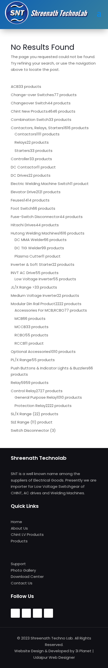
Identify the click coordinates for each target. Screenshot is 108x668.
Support (18, 563)
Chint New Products (29, 111)
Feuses (17, 200)
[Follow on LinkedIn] (48, 613)
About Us (19, 528)
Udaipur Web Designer (54, 657)
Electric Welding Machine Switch (40, 183)
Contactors (25, 134)
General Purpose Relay (36, 397)
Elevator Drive (23, 191)
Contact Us (21, 583)
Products (19, 541)
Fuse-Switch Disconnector (35, 216)
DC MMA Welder (29, 239)
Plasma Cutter (28, 256)
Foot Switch (22, 208)
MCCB (20, 326)
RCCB (20, 343)
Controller (20, 158)
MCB (19, 318)
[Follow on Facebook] (15, 613)
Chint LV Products (27, 534)
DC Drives (19, 175)
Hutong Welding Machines (35, 233)
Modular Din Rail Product (33, 303)
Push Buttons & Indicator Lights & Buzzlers (49, 368)
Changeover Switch (29, 103)
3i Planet (83, 650)
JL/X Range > (22, 287)
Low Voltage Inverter (34, 279)
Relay (16, 382)
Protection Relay (30, 405)
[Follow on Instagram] (26, 613)
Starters (22, 150)
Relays (21, 142)
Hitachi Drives (23, 225)
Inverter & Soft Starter (31, 264)
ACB (15, 86)
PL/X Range (21, 359)
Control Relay (23, 390)
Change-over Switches (32, 94)
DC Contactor (24, 167)
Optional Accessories (30, 351)
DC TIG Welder (28, 248)
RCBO (20, 335)
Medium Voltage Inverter (34, 295)
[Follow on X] (37, 613)
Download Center (27, 576)
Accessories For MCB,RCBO (39, 310)
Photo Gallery (23, 570)
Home (16, 521)
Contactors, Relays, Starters (37, 127)
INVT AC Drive (23, 272)
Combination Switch (30, 119)
